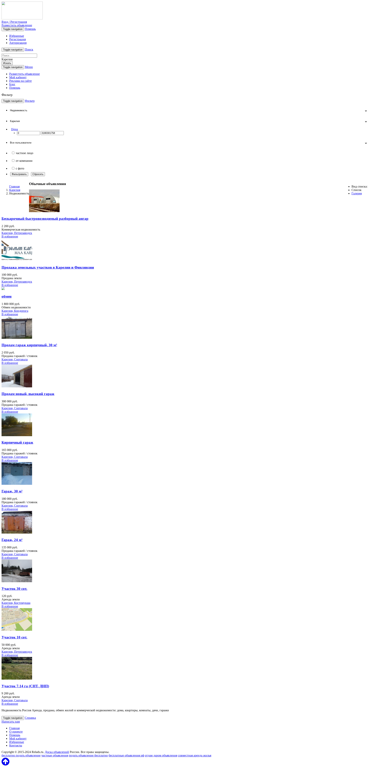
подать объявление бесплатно (88, 755)
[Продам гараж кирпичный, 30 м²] (17, 337)
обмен (7, 296)
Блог (12, 84)
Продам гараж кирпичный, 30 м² (29, 345)
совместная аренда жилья (194, 755)
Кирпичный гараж (17, 442)
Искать (7, 63)
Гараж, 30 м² (12, 491)
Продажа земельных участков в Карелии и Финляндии (48, 267)
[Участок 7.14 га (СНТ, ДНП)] (17, 678)
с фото (20, 168)
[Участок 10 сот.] (17, 629)
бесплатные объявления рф (126, 755)
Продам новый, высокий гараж (28, 394)
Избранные (16, 35)
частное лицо (24, 153)
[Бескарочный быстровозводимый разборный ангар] (44, 211)
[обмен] (3, 289)
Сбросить (37, 174)
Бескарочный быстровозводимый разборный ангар (45, 219)
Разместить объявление (17, 25)
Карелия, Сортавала (15, 359)
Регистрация (17, 39)
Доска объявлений (57, 752)
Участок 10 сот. (14, 637)
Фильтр (30, 100)
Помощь (30, 29)
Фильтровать (19, 174)
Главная (14, 186)
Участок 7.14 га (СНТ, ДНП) (25, 686)
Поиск (29, 49)
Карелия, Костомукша (16, 602)
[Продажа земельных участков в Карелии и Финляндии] (17, 260)
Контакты (15, 745)
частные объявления (54, 755)
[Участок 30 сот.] (17, 581)
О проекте (16, 731)
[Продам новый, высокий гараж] (17, 386)
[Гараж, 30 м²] (17, 483)
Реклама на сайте (20, 80)
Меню (29, 67)
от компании (24, 160)
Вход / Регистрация (14, 21)
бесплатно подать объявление (21, 755)
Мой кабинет (18, 77)
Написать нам (11, 721)
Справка (30, 717)
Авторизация (18, 42)
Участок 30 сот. (14, 589)
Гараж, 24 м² (12, 540)
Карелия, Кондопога (15, 310)
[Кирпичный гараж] (17, 435)
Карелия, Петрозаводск (17, 233)
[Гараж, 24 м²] (17, 532)
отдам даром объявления (161, 755)
